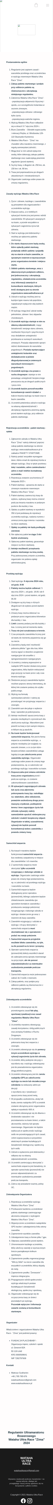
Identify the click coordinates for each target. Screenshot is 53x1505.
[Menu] (47, 5)
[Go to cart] (36, 5)
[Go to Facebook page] (23, 1500)
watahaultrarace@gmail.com (26, 1471)
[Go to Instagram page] (29, 1500)
